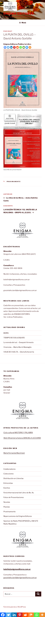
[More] (30, 47)
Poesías (6, 507)
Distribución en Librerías (13, 478)
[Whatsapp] (20, 47)
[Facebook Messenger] (27, 47)
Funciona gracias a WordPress (14, 607)
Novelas (6, 502)
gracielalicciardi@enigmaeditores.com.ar (20, 578)
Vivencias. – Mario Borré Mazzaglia (17, 347)
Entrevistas (8, 483)
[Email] (23, 47)
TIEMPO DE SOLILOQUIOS (14, 338)
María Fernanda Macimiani (14, 453)
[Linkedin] (11, 47)
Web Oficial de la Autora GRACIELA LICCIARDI (22, 438)
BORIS (6, 333)
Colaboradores (9, 469)
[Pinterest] (14, 47)
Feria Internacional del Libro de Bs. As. (18, 493)
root (10, 31)
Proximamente (14, 181)
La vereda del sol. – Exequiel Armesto (18, 342)
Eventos (6, 488)
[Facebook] (5, 47)
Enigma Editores (18, 13)
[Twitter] (8, 47)
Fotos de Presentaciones (13, 497)
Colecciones (8, 474)
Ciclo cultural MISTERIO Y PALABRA (18, 433)
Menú (24, 23)
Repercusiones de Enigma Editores (17, 516)
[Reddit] (17, 47)
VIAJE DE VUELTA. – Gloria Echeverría (18, 352)
